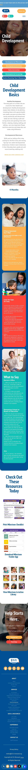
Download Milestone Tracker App (13, 555)
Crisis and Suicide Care (14, 694)
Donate (14, 734)
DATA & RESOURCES (14, 714)
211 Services (14, 692)
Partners (14, 686)
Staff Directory (14, 740)
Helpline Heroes (14, 731)
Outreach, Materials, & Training (14, 721)
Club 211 (14, 729)
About (14, 678)
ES (5, 16)
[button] (24, 15)
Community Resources (14, 709)
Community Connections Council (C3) (14, 710)
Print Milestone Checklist (13, 524)
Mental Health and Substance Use (14, 695)
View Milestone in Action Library (13, 593)
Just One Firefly (14, 732)
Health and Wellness (14, 699)
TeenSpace (14, 700)
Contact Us (14, 737)
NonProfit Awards (14, 727)
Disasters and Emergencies (14, 707)
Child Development (14, 702)
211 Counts (14, 716)
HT (11, 16)
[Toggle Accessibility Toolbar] (25, 767)
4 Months (14, 189)
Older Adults (14, 705)
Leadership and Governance (14, 683)
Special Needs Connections (14, 704)
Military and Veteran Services (14, 697)
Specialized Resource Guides (14, 720)
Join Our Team (14, 684)
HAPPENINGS (14, 725)
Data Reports (14, 718)
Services (14, 689)
